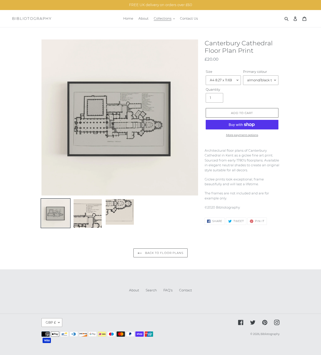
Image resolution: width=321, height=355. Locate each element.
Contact (185, 290)
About (134, 290)
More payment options (242, 135)
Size (209, 72)
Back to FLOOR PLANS (163, 253)
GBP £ (51, 322)
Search (151, 290)
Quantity (213, 89)
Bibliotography (32, 18)
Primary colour (255, 72)
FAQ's (168, 290)
